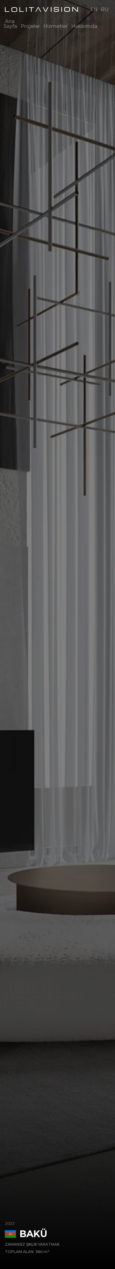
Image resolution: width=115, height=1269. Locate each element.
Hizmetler (55, 26)
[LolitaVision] (43, 9)
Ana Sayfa (10, 23)
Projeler (30, 26)
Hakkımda (84, 26)
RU (105, 9)
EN (94, 9)
